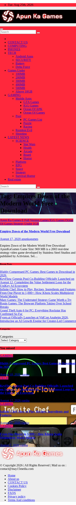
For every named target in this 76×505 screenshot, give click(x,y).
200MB (20, 77)
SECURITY (23, 60)
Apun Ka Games (11, 220)
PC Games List (32, 119)
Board (27, 154)
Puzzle (27, 123)
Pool (18, 116)
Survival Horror (25, 176)
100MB (20, 74)
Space (19, 168)
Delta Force (23, 67)
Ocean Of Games (34, 112)
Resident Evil (24, 130)
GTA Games (31, 102)
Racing (27, 126)
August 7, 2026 (10, 445)
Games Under (16, 70)
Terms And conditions (21, 500)
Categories (6, 336)
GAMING (14, 95)
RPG (19, 165)
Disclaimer (14, 489)
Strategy (21, 172)
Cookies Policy (17, 486)
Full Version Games (36, 220)
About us (13, 479)
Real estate (14, 179)
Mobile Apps (24, 98)
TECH (12, 52)
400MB (20, 84)
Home (11, 475)
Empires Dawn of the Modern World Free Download (35, 231)
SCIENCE (22, 140)
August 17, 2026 (10, 400)
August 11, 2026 (10, 422)
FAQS (12, 493)
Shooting (21, 133)
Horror (27, 158)
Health (27, 147)
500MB (20, 88)
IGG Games (30, 105)
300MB (20, 81)
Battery (20, 63)
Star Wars (29, 144)
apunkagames (29, 239)
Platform (21, 161)
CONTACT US (18, 42)
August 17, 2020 (10, 239)
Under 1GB (31, 223)
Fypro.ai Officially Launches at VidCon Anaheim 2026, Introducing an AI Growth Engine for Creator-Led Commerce (38, 319)
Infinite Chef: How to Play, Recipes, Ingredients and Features (37, 289)
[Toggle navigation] (1, 29)
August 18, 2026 (10, 374)
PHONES (14, 49)
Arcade (27, 151)
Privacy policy (17, 496)
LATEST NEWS (18, 137)
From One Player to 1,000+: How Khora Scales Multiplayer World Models (31, 435)
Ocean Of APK (32, 109)
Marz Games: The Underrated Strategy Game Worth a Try (36, 300)
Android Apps (24, 56)
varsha (25, 374)
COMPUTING (17, 45)
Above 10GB (24, 91)
